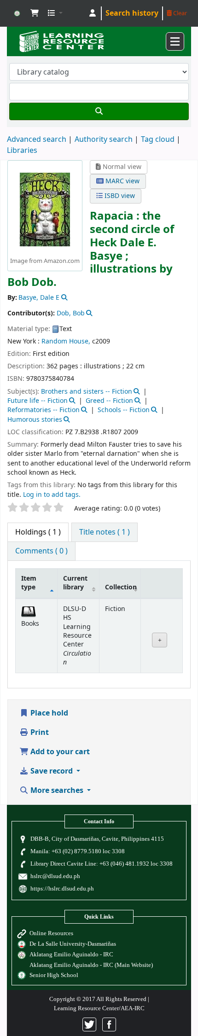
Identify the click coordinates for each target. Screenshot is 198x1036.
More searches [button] (57, 790)
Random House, (65, 341)
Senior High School (53, 975)
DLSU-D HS (17, 13)
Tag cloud (158, 139)
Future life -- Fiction (37, 401)
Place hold (48, 713)
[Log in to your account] (92, 13)
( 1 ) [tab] (38, 532)
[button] (34, 13)
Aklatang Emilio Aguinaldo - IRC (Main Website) (91, 964)
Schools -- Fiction (124, 410)
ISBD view (119, 196)
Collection (121, 587)
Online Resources (51, 933)
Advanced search (36, 139)
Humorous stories (34, 420)
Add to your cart (59, 751)
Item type (28, 583)
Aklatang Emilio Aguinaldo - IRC (71, 954)
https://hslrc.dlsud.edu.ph (62, 888)
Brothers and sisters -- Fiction (86, 391)
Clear (179, 13)
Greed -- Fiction (109, 401)
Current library (75, 583)
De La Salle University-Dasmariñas (72, 943)
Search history (131, 13)
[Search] (99, 111)
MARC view (122, 181)
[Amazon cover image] (44, 209)
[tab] (104, 532)
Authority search (104, 139)
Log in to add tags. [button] (52, 495)
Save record (52, 771)
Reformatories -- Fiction (43, 410)
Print (39, 732)
